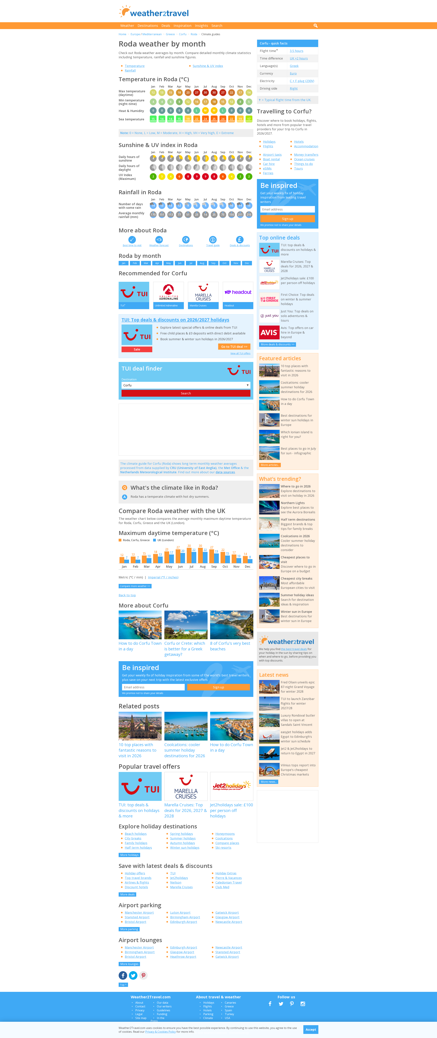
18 (155, 552)
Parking (208, 1014)
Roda (194, 34)
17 (171, 552)
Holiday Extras (225, 873)
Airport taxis (272, 155)
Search (217, 25)
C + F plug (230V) (302, 81)
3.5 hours (296, 51)
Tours (298, 168)
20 (182, 551)
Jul (191, 263)
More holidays (129, 855)
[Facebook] (123, 976)
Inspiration (183, 25)
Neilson (175, 882)
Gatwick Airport (227, 912)
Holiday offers (135, 873)
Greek (294, 66)
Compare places (227, 843)
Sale (137, 349)
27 (178, 547)
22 (193, 550)
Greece (170, 34)
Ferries (268, 173)
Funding (162, 1014)
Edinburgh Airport (183, 922)
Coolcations (224, 838)
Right (294, 88)
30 (189, 545)
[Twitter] (133, 976)
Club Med (222, 887)
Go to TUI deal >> (234, 347)
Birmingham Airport (185, 917)
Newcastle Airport (228, 922)
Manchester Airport (139, 912)
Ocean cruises (304, 159)
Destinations (148, 25)
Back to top (127, 595)
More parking (129, 929)
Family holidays (136, 843)
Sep (213, 263)
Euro (293, 73)
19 (216, 551)
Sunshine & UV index (208, 66)
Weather (127, 25)
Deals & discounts (240, 245)
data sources (225, 472)
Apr (157, 263)
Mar (146, 263)
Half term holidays (138, 847)
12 (121, 555)
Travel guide (213, 245)
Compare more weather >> (135, 586)
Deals (165, 25)
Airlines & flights (137, 882)
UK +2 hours (299, 58)
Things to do (303, 164)
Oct (225, 263)
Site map (140, 1018)
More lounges (129, 964)
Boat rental (271, 159)
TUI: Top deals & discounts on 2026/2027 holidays (175, 320)
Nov (236, 263)
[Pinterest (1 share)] (143, 976)
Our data (162, 1002)
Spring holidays (181, 834)
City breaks (133, 838)
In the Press (157, 1019)
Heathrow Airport (183, 957)
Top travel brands (138, 878)
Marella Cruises (181, 887)
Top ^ (123, 984)
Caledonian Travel (228, 882)
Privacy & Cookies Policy (160, 1032)
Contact (140, 1006)
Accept (311, 1029)
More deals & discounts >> (277, 344)
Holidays (269, 142)
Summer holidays (183, 838)
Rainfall (130, 70)
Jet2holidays (179, 878)
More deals (127, 894)
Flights (268, 146)
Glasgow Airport (227, 917)
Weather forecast (159, 245)
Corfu (182, 34)
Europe (135, 34)
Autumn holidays (182, 843)
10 (149, 556)
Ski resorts (223, 847)
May (168, 263)
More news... (269, 782)
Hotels (299, 142)
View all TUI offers (240, 353)
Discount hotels (136, 887)
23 (166, 549)
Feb (135, 263)
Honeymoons (225, 834)
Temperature (135, 66)
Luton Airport (180, 912)
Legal (138, 1014)
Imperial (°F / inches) (163, 577)
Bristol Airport (135, 922)
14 (245, 554)
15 (144, 553)
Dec (247, 263)
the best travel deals (294, 649)
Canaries (230, 1002)
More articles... (270, 465)
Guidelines (163, 1010)
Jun (179, 263)
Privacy (139, 1010)
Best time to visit (132, 245)
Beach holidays (136, 834)
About (139, 1002)
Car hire (269, 164)
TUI (172, 873)
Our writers (164, 1006)
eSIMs (267, 168)
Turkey (229, 1014)
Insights (201, 25)
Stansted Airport (137, 917)
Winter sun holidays (184, 847)
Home (122, 34)
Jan (123, 263)
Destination (129, 379)
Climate (208, 1018)
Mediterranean (152, 34)
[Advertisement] (256, 11)
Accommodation (306, 146)
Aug (202, 263)
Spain (228, 1010)
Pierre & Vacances (228, 878)
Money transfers (306, 155)
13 (133, 554)
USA (227, 1018)
